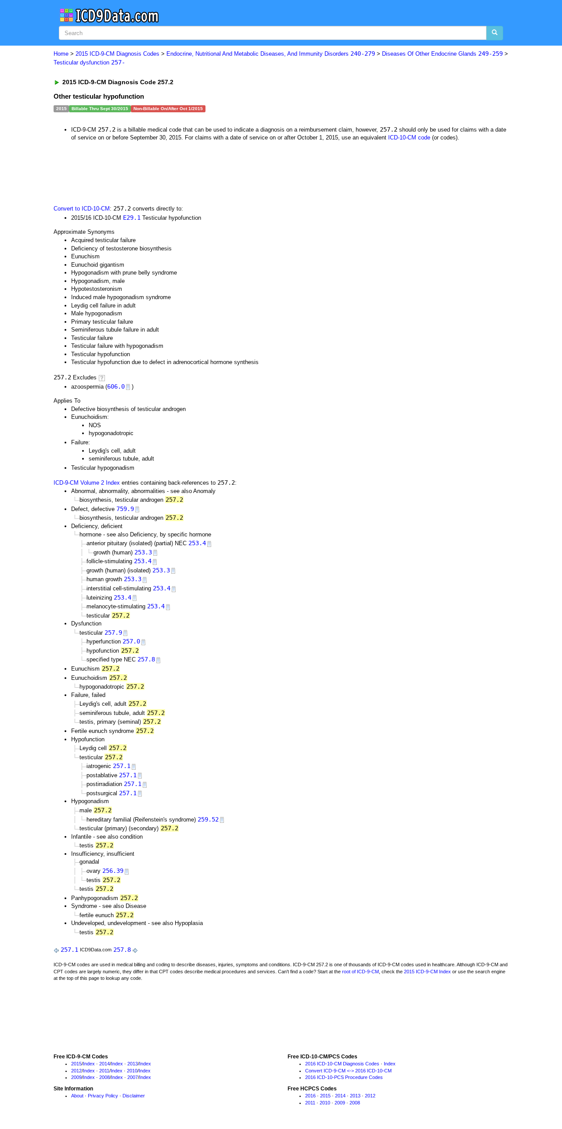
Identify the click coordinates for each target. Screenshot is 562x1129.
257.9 (113, 632)
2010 (132, 1070)
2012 (76, 1070)
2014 (104, 1063)
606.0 (116, 386)
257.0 (131, 641)
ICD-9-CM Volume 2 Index (87, 482)
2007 (132, 1077)
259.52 (208, 819)
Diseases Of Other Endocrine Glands (442, 53)
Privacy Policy (103, 1095)
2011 (104, 1070)
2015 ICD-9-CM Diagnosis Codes (117, 53)
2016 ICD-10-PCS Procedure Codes (344, 1077)
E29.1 (131, 217)
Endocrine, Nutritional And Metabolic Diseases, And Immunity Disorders (270, 53)
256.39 (112, 870)
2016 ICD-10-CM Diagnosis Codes (342, 1063)
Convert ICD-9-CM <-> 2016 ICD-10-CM (348, 1070)
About (77, 1095)
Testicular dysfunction (89, 62)
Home (61, 53)
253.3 (143, 552)
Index (89, 1063)
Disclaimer (133, 1095)
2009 (76, 1077)
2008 (104, 1077)
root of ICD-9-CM (360, 971)
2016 (310, 1095)
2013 (132, 1063)
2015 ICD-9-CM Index (427, 971)
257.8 (146, 659)
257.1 (121, 765)
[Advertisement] (210, 172)
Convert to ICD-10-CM (82, 208)
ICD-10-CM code (409, 137)
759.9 (125, 508)
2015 (76, 1063)
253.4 (197, 543)
